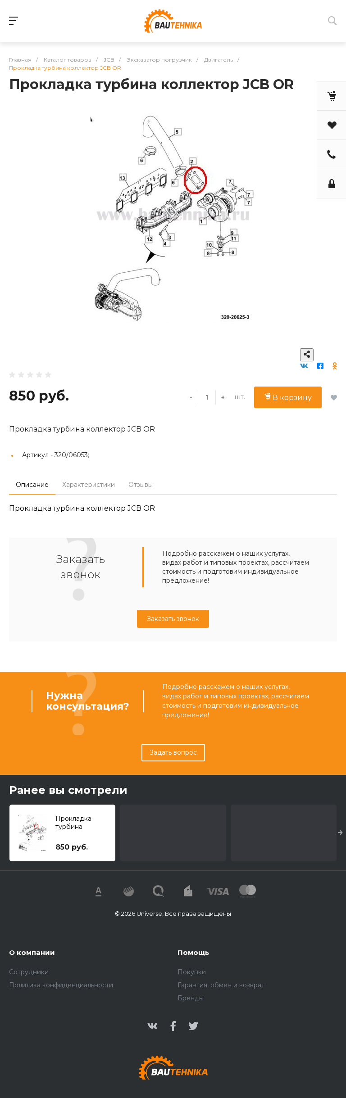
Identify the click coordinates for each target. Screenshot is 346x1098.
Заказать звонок (173, 619)
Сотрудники (29, 972)
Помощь (193, 952)
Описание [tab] (32, 485)
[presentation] (340, 833)
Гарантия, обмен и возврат (221, 985)
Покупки (192, 972)
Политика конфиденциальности (61, 985)
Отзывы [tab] (140, 485)
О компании (32, 952)
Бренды (191, 998)
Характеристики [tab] (88, 485)
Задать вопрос (173, 752)
